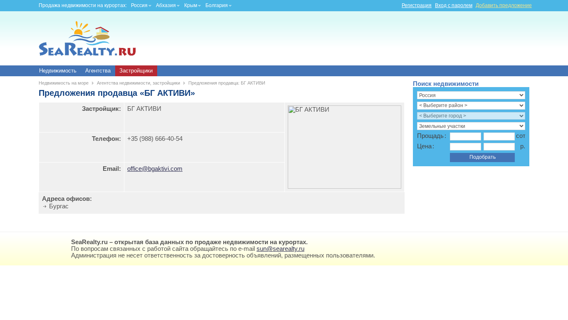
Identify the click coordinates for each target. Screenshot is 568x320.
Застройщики (136, 71)
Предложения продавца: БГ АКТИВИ (226, 82)
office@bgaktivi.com (155, 168)
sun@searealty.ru (280, 248)
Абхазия (166, 5)
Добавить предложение (504, 5)
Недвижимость (58, 71)
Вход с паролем (453, 5)
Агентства (98, 71)
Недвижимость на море (64, 82)
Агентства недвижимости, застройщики (138, 82)
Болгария (216, 5)
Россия (139, 5)
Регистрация (417, 5)
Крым (190, 5)
